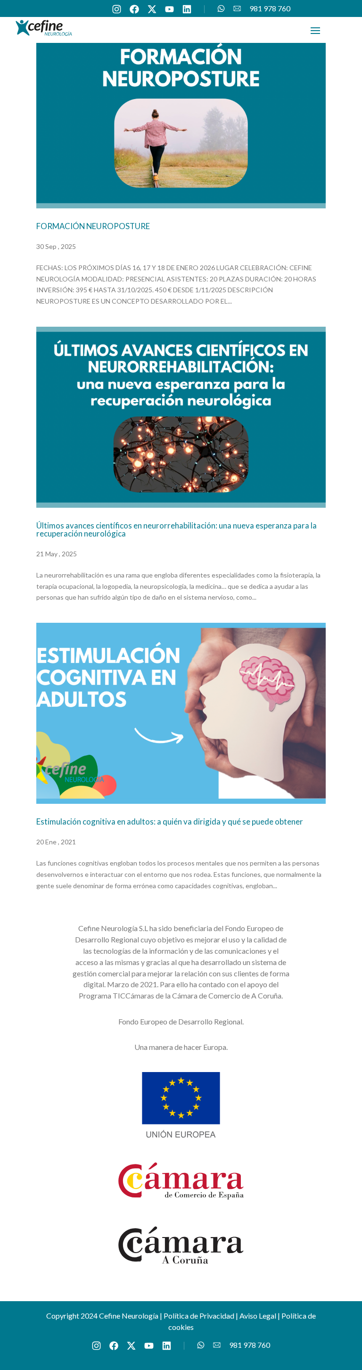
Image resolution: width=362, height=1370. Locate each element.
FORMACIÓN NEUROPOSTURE (93, 226)
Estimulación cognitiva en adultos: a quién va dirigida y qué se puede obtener (169, 821)
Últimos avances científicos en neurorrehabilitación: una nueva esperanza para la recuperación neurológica (176, 529)
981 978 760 (269, 9)
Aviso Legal (257, 1315)
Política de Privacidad (199, 1315)
